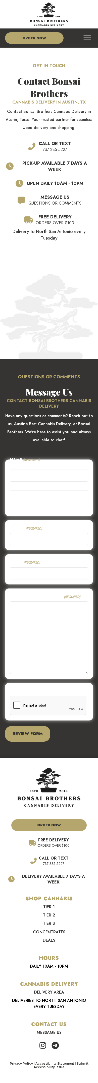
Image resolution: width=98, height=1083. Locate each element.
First (14, 485)
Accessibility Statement (54, 1063)
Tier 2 (49, 915)
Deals (49, 940)
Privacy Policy (21, 1063)
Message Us (49, 1032)
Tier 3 (49, 923)
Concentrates (49, 932)
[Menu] (87, 38)
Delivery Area (49, 992)
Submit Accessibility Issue (61, 1065)
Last (14, 506)
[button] (43, 1045)
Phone (26, 528)
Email (25, 562)
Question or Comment (45, 596)
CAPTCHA (20, 691)
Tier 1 (49, 907)
